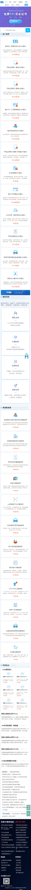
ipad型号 (3, 870)
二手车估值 (4, 842)
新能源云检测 (6, 774)
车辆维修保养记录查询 (22, 837)
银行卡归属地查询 (21, 830)
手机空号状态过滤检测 (7, 845)
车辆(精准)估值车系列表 (9, 794)
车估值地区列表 (7, 792)
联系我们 (18, 860)
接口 (10, 2)
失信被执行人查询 (21, 845)
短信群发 (5, 816)
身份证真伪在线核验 (7, 825)
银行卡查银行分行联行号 (9, 799)
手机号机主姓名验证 (21, 825)
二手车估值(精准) (21, 840)
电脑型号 (3, 867)
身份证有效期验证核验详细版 (11, 784)
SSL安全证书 (16, 813)
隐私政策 (18, 870)
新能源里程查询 (15, 772)
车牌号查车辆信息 (19, 787)
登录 (26, 4)
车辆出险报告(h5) (6, 853)
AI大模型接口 (7, 669)
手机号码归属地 (5, 865)
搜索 (28, 30)
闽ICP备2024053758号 (21, 887)
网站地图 (18, 867)
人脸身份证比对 (16, 774)
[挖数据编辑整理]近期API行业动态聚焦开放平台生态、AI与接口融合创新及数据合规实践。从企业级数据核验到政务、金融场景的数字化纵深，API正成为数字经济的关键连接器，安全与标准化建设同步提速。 (15, 765)
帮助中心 (18, 865)
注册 (26, 2)
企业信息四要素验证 (21, 827)
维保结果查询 (6, 789)
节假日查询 (5, 805)
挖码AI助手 (12, 816)
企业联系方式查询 (7, 802)
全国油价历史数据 (6, 860)
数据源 (20, 2)
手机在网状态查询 (21, 835)
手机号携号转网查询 (7, 840)
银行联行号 (4, 862)
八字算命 (5, 810)
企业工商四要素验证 (8, 807)
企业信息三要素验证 (21, 842)
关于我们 (18, 862)
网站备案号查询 (20, 851)
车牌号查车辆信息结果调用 (10, 782)
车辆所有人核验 (19, 802)
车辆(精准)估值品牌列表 (9, 797)
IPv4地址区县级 (22, 777)
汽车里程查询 (5, 837)
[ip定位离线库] (15, 292)
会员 (12, 5)
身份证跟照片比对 (6, 835)
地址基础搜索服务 (7, 787)
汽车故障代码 (22, 799)
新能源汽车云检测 (21, 832)
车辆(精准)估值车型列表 (20, 792)
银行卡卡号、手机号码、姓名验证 (7, 828)
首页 (6, 2)
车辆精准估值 (15, 789)
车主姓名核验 (5, 832)
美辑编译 (23, 813)
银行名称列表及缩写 (8, 779)
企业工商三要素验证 (21, 807)
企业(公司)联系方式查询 (8, 847)
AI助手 (17, 5)
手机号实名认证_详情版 (9, 777)
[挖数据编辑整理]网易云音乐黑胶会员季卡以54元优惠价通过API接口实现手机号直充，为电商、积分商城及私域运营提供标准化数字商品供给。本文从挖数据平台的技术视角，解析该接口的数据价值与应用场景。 (15, 742)
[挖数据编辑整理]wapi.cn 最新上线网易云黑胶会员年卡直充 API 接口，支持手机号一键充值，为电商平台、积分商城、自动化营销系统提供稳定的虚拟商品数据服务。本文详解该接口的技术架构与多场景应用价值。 (15, 718)
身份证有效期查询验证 (7, 851)
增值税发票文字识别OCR (17, 805)
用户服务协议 (20, 872)
